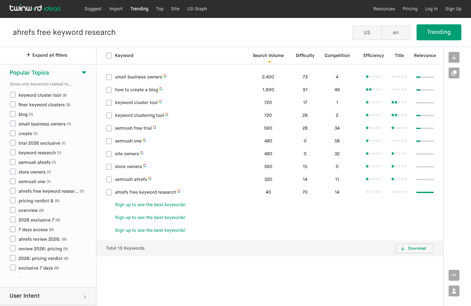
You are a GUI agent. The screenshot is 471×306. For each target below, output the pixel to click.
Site (175, 9)
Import (116, 9)
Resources (384, 9)
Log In (431, 9)
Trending (139, 9)
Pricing (410, 9)
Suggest (93, 9)
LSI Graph (197, 9)
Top (159, 9)
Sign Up (453, 9)
